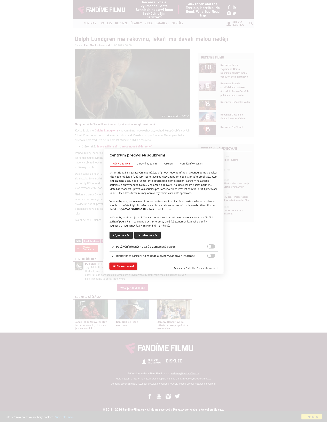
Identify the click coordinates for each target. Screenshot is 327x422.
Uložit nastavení (123, 266)
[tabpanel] (164, 238)
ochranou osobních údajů (178, 205)
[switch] (208, 264)
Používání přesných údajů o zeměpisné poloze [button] (146, 246)
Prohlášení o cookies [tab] (191, 163)
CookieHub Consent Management (202, 268)
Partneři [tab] (168, 163)
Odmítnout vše (147, 235)
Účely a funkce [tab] (121, 163)
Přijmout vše (121, 235)
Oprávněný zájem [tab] (147, 163)
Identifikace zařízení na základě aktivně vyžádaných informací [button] (155, 256)
